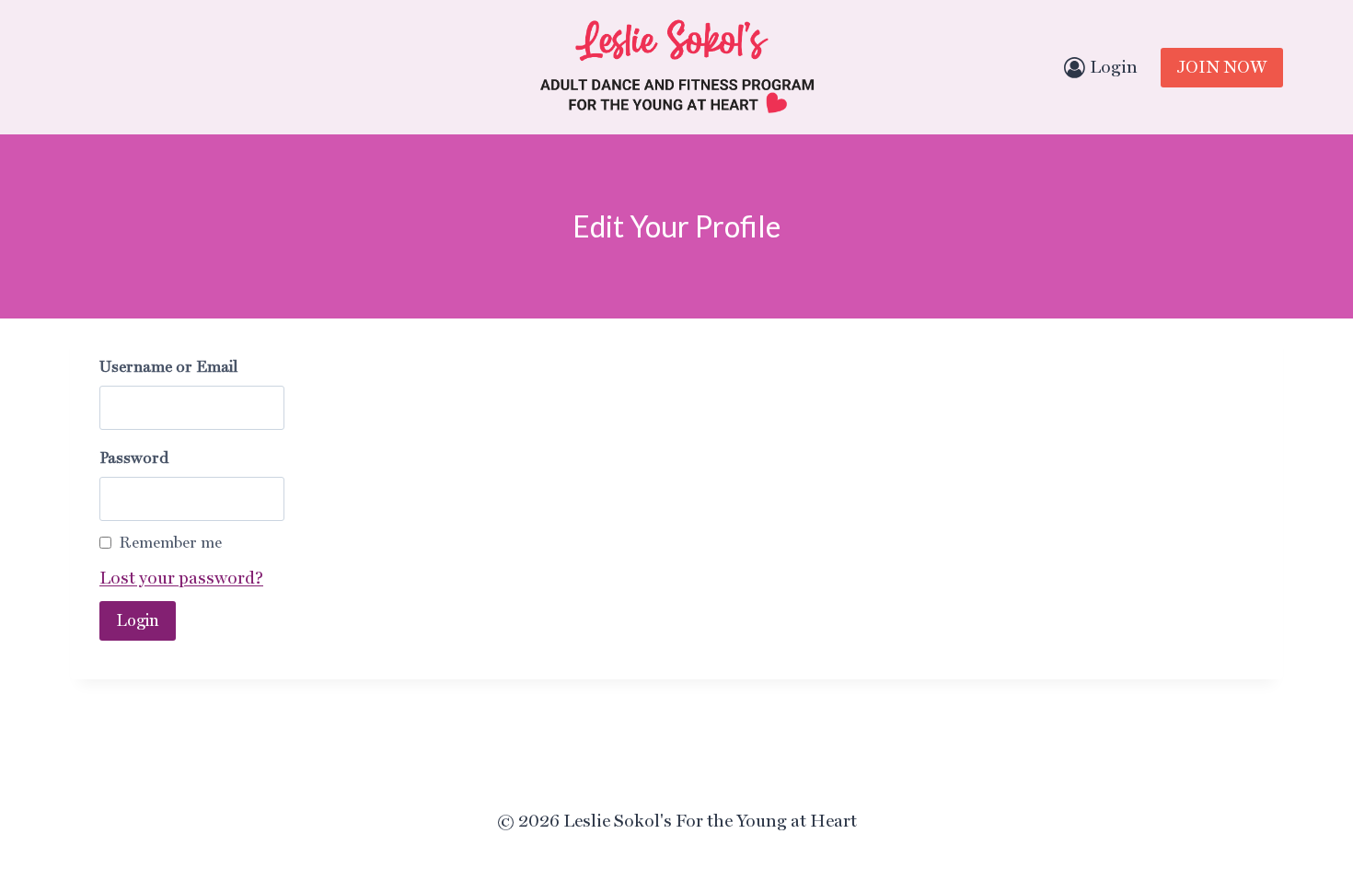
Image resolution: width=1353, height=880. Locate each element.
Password (133, 457)
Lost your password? (181, 577)
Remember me (170, 542)
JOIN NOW (1221, 66)
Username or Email (168, 366)
